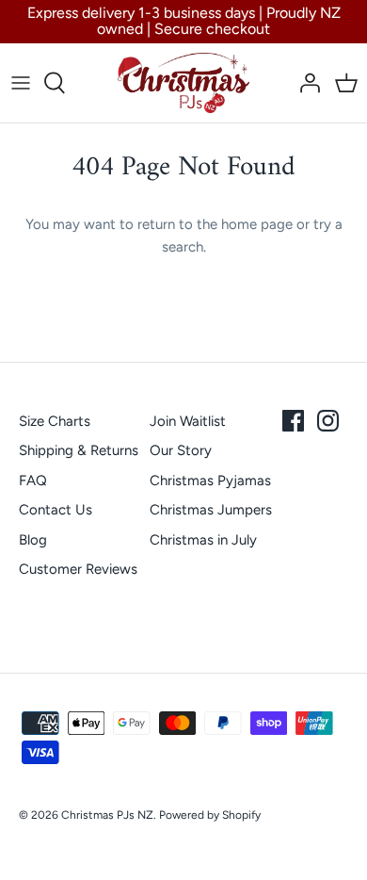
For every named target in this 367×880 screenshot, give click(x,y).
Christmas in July (203, 539)
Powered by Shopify (210, 815)
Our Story (181, 450)
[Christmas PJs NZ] (183, 83)
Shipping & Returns (78, 450)
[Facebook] (293, 421)
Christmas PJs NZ (107, 815)
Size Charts (54, 421)
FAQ (33, 480)
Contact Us (55, 509)
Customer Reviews (78, 569)
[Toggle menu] (20, 83)
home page (257, 224)
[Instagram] (328, 421)
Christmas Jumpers (211, 509)
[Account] (305, 83)
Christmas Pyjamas (210, 480)
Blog (33, 539)
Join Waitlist (188, 421)
